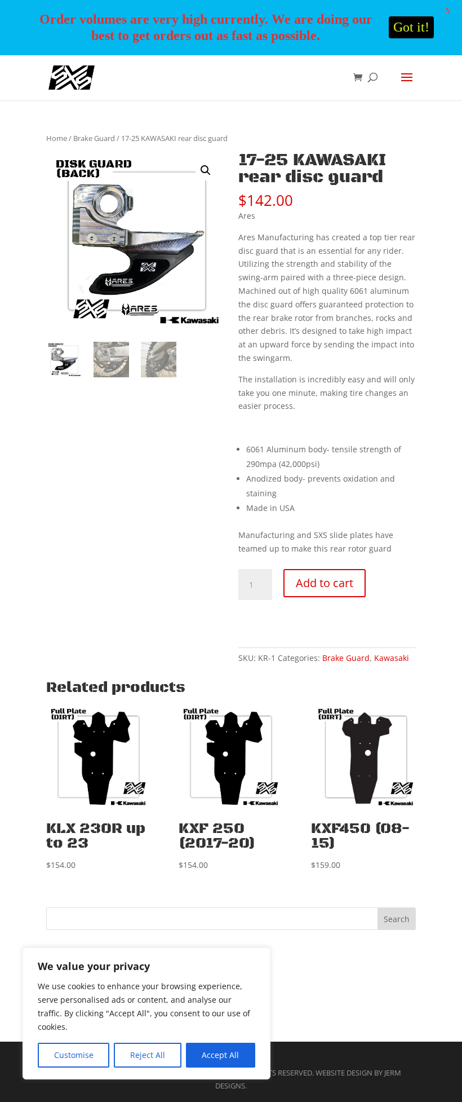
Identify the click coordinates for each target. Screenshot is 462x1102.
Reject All (147, 1055)
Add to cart (324, 582)
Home (56, 138)
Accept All (220, 1055)
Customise (74, 1055)
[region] (146, 1013)
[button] (206, 170)
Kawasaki (391, 658)
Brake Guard (94, 138)
